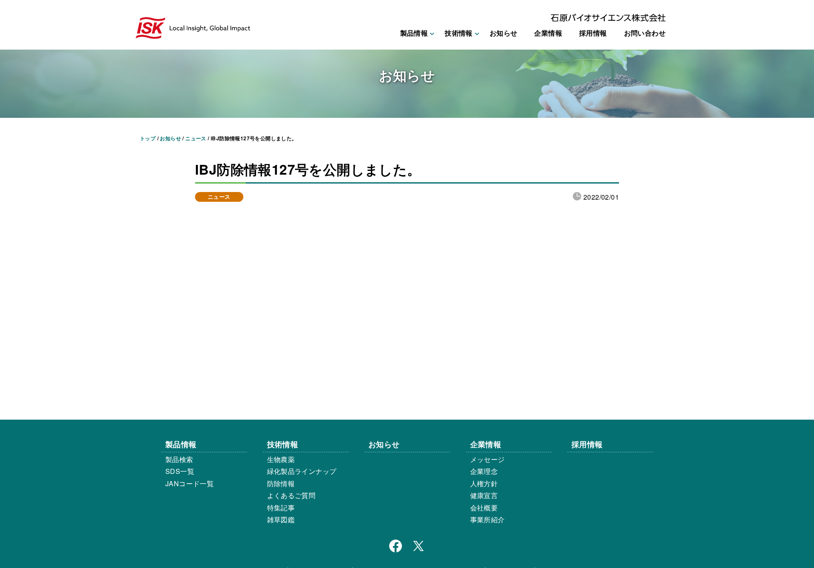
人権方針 (484, 483)
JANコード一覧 (189, 483)
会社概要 (484, 507)
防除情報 (281, 483)
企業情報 (548, 33)
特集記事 (281, 507)
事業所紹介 (487, 519)
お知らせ (504, 33)
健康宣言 (484, 495)
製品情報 (181, 444)
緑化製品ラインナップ (302, 471)
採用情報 (593, 33)
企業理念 (484, 471)
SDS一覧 (179, 471)
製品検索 (179, 459)
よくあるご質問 (291, 495)
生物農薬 (281, 459)
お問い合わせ (645, 33)
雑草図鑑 (281, 519)
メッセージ (487, 459)
